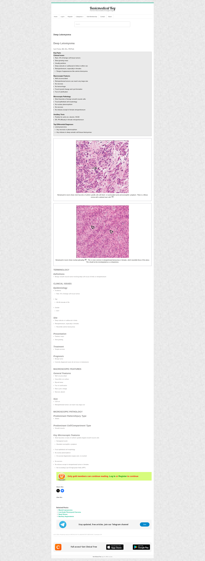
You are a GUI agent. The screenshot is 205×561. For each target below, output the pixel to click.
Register (70, 16)
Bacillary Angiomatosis (66, 516)
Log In (62, 16)
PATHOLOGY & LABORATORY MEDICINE (82, 534)
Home (55, 16)
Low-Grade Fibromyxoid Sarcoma (70, 512)
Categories (79, 16)
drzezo (67, 534)
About (110, 16)
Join (144, 524)
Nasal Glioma (63, 514)
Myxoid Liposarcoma (65, 510)
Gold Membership (92, 16)
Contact (102, 16)
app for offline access (102, 556)
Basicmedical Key (102, 8)
